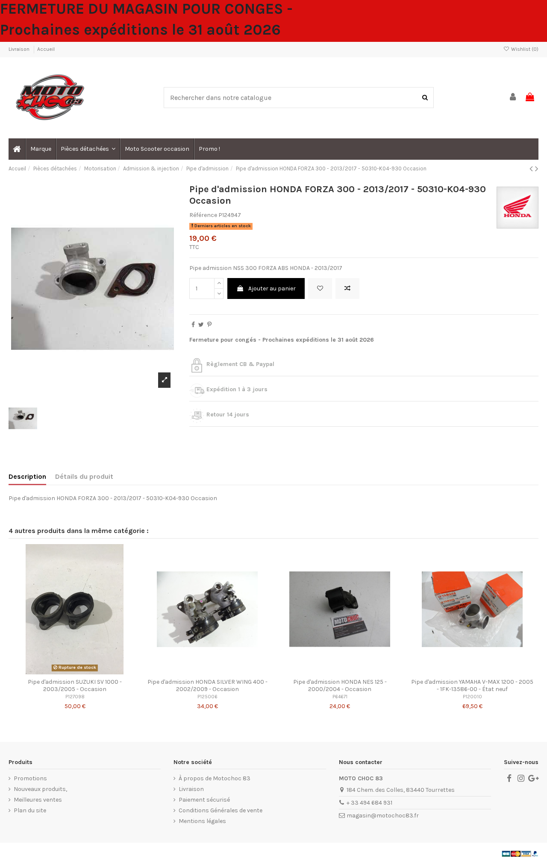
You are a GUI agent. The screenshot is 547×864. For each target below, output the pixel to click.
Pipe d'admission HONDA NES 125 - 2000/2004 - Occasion (340, 685)
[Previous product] (532, 169)
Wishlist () (524, 49)
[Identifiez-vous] (513, 98)
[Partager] (193, 324)
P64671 (339, 697)
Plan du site (30, 810)
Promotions (30, 778)
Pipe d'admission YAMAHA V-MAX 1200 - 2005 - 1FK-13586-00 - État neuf (472, 685)
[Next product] (536, 169)
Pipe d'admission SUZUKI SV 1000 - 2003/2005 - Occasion (75, 685)
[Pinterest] (209, 324)
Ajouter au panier (272, 288)
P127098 (75, 697)
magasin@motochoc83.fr (383, 815)
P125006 (207, 697)
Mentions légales (202, 821)
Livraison (20, 49)
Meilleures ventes (38, 799)
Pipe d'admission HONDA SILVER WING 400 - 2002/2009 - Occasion (207, 685)
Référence (203, 215)
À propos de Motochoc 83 (214, 778)
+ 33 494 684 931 (369, 802)
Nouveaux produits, (40, 789)
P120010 (472, 697)
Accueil (46, 49)
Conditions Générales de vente (220, 810)
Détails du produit (84, 476)
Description (27, 476)
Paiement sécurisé (204, 799)
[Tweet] (201, 324)
